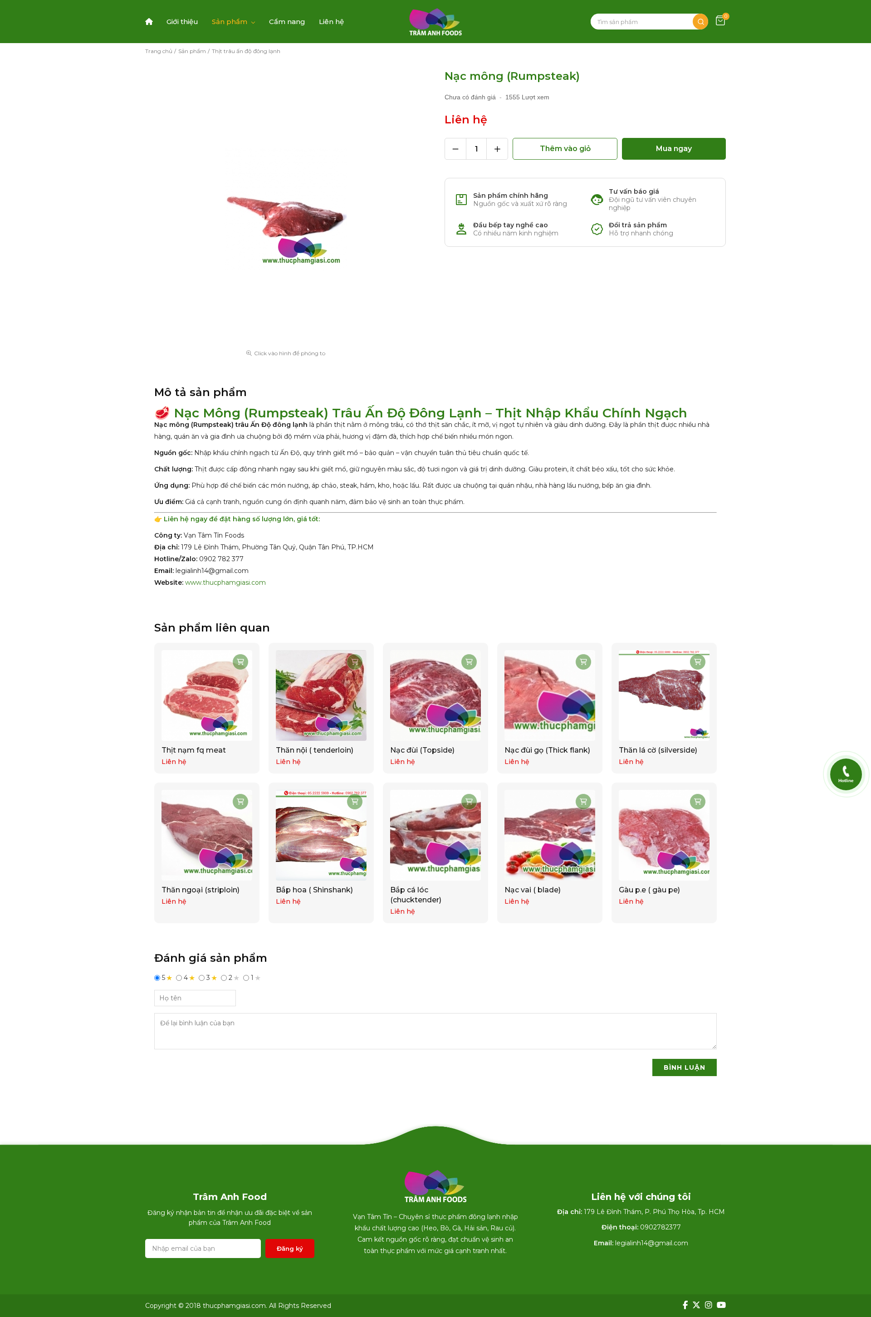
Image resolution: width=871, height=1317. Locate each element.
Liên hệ (331, 21)
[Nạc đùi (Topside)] (435, 695)
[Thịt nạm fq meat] (206, 695)
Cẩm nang (287, 21)
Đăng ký (290, 1248)
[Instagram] (708, 1305)
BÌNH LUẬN (684, 1067)
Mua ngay (674, 148)
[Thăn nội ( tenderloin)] (321, 695)
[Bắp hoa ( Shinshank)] (321, 835)
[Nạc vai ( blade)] (549, 835)
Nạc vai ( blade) (532, 890)
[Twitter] (696, 1305)
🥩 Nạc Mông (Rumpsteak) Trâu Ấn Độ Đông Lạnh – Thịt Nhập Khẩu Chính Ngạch (420, 413)
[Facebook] (685, 1305)
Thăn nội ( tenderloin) (314, 750)
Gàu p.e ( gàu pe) (649, 890)
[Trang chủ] (149, 21)
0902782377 (660, 1227)
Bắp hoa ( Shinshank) (314, 890)
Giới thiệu (182, 21)
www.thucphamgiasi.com (225, 582)
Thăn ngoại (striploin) (200, 890)
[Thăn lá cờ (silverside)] (664, 695)
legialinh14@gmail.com (651, 1243)
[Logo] (436, 21)
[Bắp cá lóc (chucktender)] (435, 835)
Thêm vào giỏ (565, 148)
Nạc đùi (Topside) (422, 750)
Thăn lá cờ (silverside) (658, 750)
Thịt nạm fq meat (193, 750)
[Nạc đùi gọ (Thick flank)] (549, 695)
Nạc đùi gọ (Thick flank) (547, 750)
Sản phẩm (229, 21)
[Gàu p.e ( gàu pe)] (664, 835)
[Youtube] (721, 1305)
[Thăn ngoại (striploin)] (206, 835)
